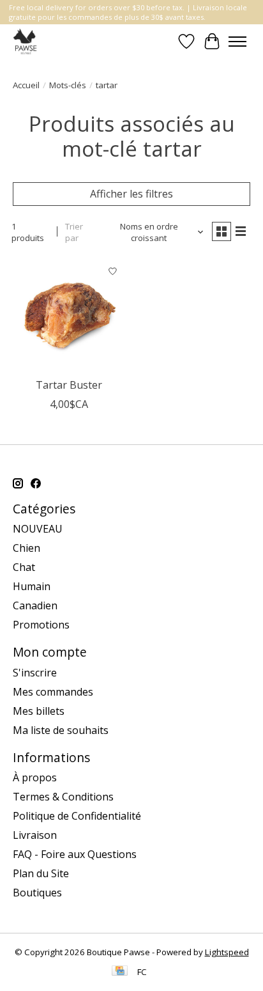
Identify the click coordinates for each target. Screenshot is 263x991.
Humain (31, 586)
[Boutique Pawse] (26, 41)
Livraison (35, 835)
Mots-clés (67, 85)
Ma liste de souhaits (61, 730)
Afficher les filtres (131, 194)
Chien (26, 548)
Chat (24, 567)
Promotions (41, 625)
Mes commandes (53, 692)
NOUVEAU (38, 529)
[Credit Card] (120, 971)
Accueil (26, 85)
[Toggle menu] (237, 41)
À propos (35, 777)
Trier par (74, 232)
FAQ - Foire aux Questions (75, 854)
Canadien (35, 605)
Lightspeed (227, 952)
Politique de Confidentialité (77, 816)
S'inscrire (35, 673)
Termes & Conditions (63, 797)
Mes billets (38, 711)
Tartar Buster (69, 385)
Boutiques (37, 893)
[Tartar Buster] (69, 315)
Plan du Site (41, 873)
